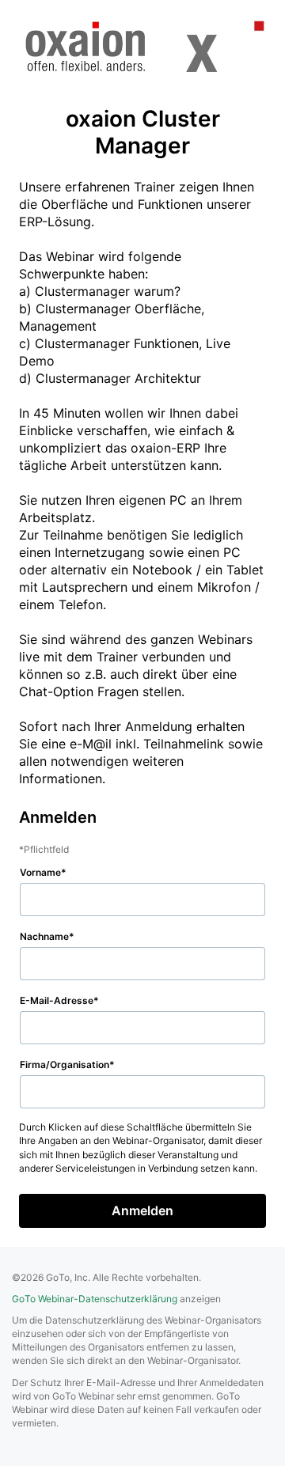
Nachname (44, 936)
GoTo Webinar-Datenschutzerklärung (94, 1299)
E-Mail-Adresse (56, 1000)
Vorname (40, 872)
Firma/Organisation (64, 1064)
